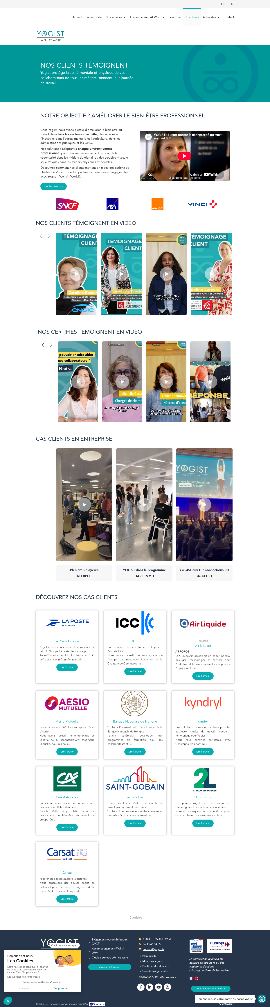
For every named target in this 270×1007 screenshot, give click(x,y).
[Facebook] (141, 987)
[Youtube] (158, 987)
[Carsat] (67, 854)
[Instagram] (167, 987)
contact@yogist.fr (153, 949)
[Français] (191, 980)
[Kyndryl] (203, 703)
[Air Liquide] (203, 622)
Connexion (226, 1003)
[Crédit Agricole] (67, 778)
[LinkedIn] (149, 987)
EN (231, 4)
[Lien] (67, 204)
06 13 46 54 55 (152, 944)
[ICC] (135, 622)
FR (222, 4)
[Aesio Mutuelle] (67, 703)
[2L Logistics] (203, 778)
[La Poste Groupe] (67, 622)
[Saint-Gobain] (135, 778)
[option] (67, 204)
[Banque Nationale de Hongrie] (135, 703)
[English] (196, 980)
